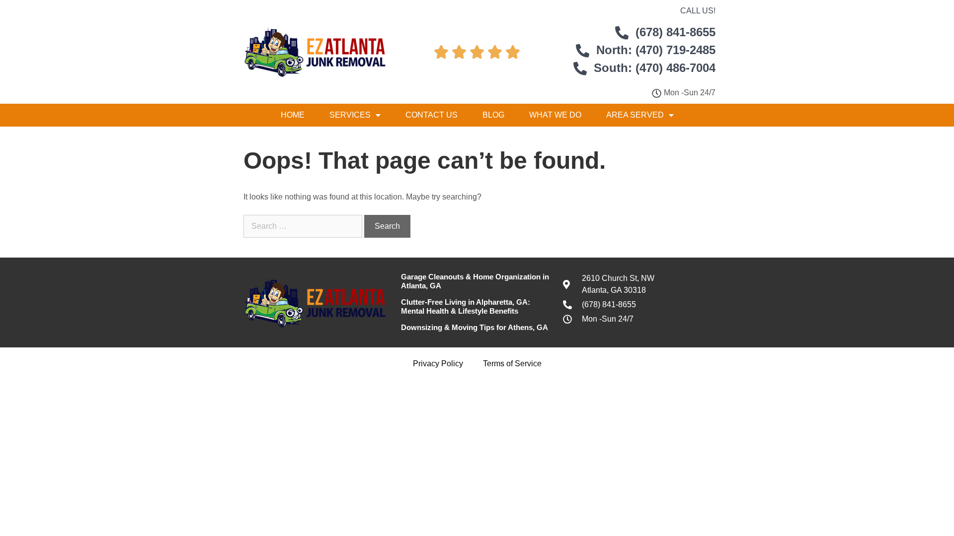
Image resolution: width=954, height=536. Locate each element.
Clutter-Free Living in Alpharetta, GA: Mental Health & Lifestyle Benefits (465, 306)
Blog (493, 115)
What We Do (555, 115)
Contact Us (431, 115)
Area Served (635, 115)
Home (293, 115)
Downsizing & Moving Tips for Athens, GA (474, 327)
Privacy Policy (438, 363)
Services (350, 115)
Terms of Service (512, 363)
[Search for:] (303, 226)
